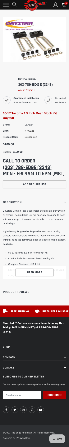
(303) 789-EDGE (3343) (27, 167)
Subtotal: (7, 152)
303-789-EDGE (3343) (35, 84)
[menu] (6, 5)
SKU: (6, 131)
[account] (55, 4)
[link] (6, 409)
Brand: (6, 124)
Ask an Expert (25, 90)
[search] (14, 5)
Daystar (29, 124)
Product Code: (11, 137)
